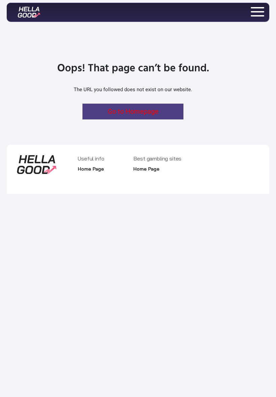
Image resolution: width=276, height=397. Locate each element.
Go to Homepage (133, 111)
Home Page (91, 169)
